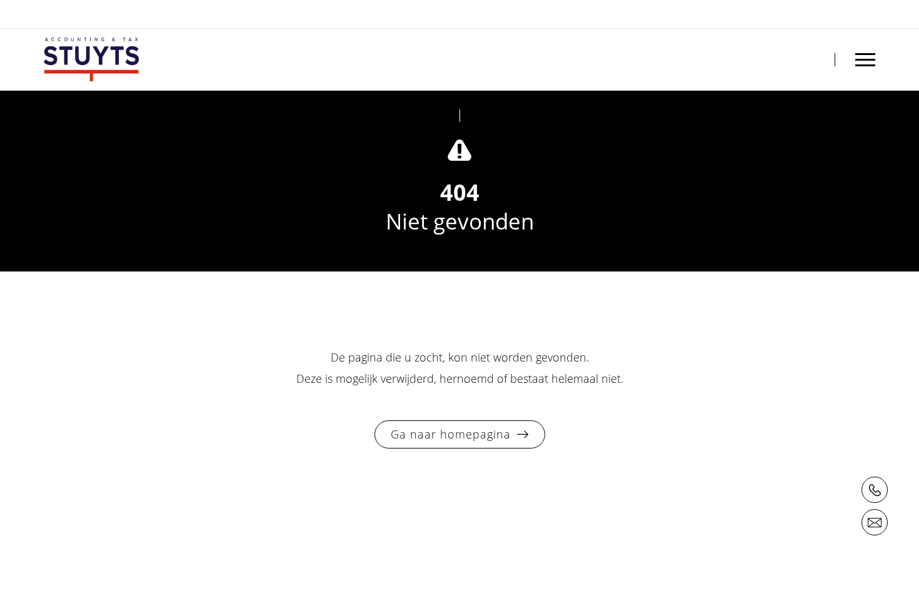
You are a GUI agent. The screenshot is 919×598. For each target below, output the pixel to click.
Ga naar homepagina (451, 434)
